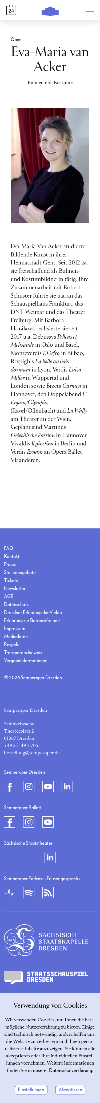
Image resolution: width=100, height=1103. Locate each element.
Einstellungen (31, 1089)
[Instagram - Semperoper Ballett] (28, 822)
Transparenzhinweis (23, 652)
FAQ (8, 548)
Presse (10, 564)
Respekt (12, 644)
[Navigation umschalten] (90, 10)
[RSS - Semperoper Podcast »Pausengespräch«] (48, 892)
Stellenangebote (20, 572)
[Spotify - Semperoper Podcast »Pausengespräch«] (28, 892)
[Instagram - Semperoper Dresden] (28, 786)
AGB (9, 596)
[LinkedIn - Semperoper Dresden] (67, 786)
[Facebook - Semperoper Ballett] (9, 822)
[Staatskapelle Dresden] (46, 940)
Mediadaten (16, 636)
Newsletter (15, 588)
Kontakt (11, 556)
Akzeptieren (70, 1089)
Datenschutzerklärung (70, 1070)
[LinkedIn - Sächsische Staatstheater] (50, 857)
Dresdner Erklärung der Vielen (33, 612)
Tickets (11, 580)
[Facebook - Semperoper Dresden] (9, 786)
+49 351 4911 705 (21, 745)
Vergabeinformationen (25, 660)
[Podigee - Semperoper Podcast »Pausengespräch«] (9, 892)
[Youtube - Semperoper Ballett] (48, 822)
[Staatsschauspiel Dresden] (46, 978)
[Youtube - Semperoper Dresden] (48, 786)
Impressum (14, 628)
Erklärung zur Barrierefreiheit (32, 620)
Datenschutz (16, 604)
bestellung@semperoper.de (31, 752)
